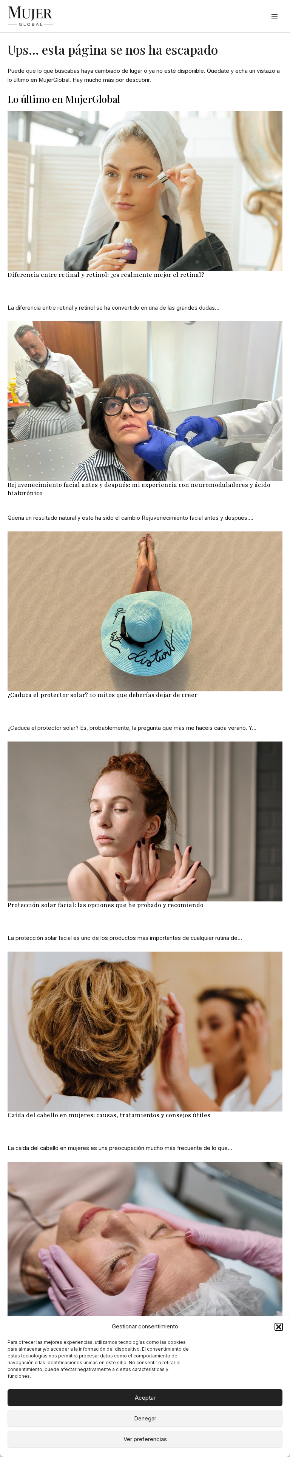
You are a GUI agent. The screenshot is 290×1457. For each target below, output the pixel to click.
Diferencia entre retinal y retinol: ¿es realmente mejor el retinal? (106, 275)
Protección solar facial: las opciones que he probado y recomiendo (106, 905)
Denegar (145, 1418)
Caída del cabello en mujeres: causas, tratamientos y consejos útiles (109, 1115)
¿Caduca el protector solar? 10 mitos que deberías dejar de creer (102, 695)
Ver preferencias (145, 1439)
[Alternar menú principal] (274, 16)
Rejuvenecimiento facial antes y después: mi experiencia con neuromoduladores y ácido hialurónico (139, 489)
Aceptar (145, 1397)
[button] (278, 1327)
